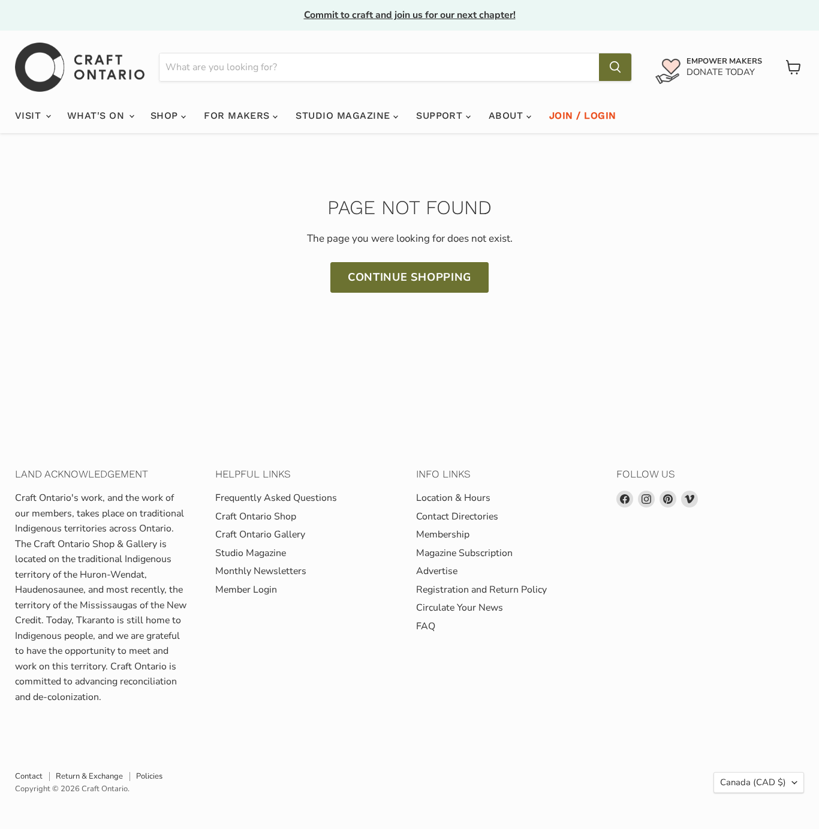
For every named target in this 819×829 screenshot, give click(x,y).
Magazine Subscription (464, 553)
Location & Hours (453, 497)
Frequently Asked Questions (276, 497)
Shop (165, 115)
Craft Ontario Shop (255, 516)
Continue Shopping (409, 277)
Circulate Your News (459, 607)
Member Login (246, 589)
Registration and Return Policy (481, 589)
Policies (149, 776)
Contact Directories (457, 516)
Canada (753, 782)
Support (441, 115)
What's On (97, 115)
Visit (29, 115)
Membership (442, 534)
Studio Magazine (344, 115)
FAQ (425, 626)
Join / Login (582, 115)
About (507, 115)
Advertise (436, 571)
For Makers (238, 115)
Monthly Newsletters (260, 571)
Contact (29, 776)
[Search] (615, 67)
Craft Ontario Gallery (260, 534)
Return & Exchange (89, 776)
